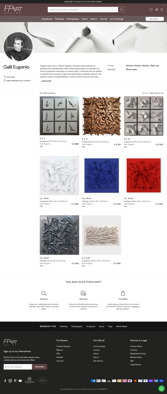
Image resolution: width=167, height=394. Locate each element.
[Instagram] (10, 380)
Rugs (110, 326)
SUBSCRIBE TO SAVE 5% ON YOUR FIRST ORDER (82, 2)
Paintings (63, 326)
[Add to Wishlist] (76, 131)
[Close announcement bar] (164, 1)
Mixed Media (121, 326)
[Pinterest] (15, 380)
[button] (86, 9)
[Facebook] (5, 380)
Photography (76, 326)
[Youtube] (20, 380)
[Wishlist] (151, 9)
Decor (101, 326)
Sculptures (90, 326)
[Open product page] (59, 115)
